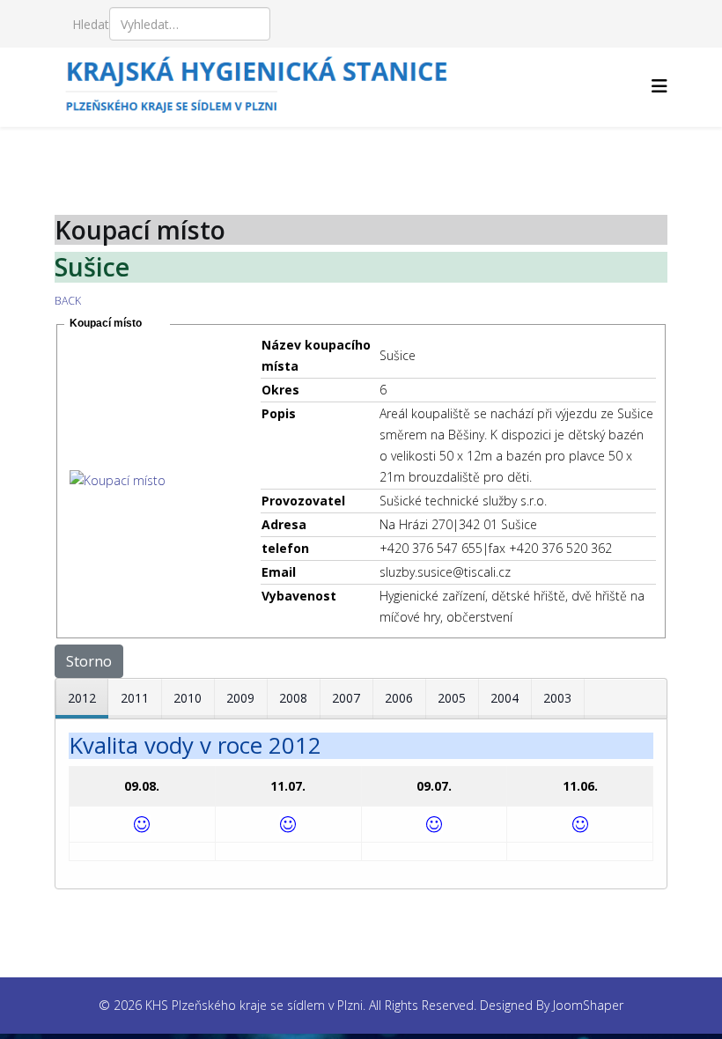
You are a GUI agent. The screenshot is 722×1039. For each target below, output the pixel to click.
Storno (89, 661)
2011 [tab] (135, 697)
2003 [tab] (557, 697)
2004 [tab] (504, 697)
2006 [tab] (399, 697)
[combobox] (189, 24)
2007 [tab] (346, 697)
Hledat (90, 24)
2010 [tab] (187, 697)
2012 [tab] (82, 697)
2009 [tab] (240, 697)
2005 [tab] (452, 697)
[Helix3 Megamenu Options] (659, 86)
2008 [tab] (293, 697)
